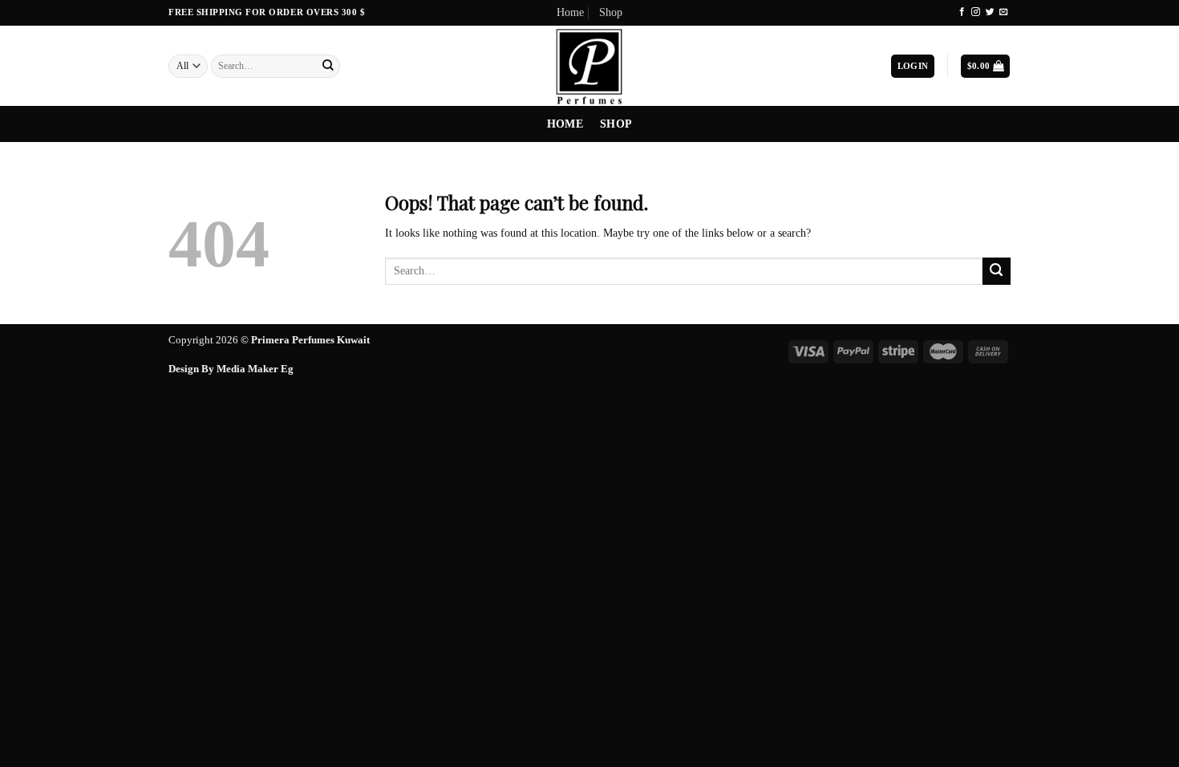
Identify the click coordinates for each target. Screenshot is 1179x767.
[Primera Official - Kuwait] (589, 66)
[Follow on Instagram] (975, 12)
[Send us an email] (1003, 12)
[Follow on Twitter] (990, 12)
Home (570, 12)
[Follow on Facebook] (962, 12)
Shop (610, 12)
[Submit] (328, 67)
